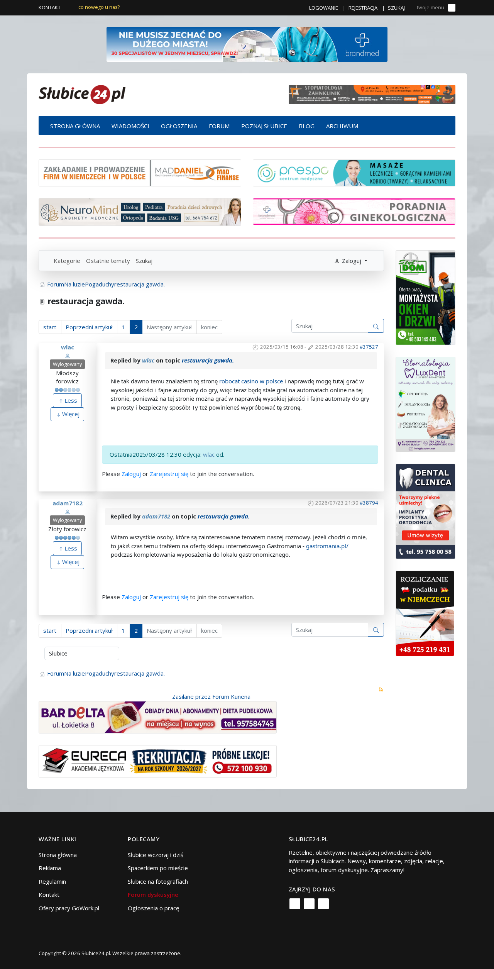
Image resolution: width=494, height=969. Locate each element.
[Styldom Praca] (425, 297)
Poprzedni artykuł (89, 327)
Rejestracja (363, 7)
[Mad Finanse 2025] (140, 172)
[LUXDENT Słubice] (425, 404)
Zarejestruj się (169, 474)
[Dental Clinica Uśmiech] (425, 511)
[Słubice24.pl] (82, 93)
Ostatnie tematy (108, 260)
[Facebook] (294, 903)
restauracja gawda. (208, 360)
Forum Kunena (231, 696)
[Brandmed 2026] (247, 43)
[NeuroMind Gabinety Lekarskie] (140, 211)
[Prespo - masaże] (354, 172)
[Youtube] (323, 903)
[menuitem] (75, 125)
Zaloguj (131, 474)
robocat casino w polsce (251, 381)
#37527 (369, 346)
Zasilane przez (191, 696)
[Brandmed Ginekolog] (354, 211)
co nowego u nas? (99, 7)
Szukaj (396, 7)
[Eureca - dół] (158, 760)
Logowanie (323, 7)
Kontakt (50, 7)
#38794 (369, 502)
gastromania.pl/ (327, 546)
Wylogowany (67, 364)
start (49, 327)
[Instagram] (309, 903)
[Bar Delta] (158, 716)
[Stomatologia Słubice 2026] (372, 94)
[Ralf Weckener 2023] (425, 613)
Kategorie (67, 260)
